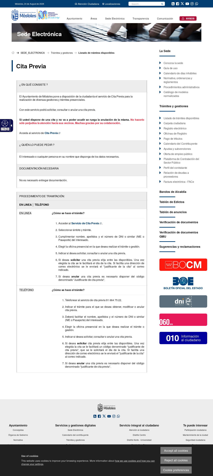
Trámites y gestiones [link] (62, 52)
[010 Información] (183, 337)
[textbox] (144, 4)
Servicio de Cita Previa (85, 223)
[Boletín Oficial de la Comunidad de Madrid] (183, 264)
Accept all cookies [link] (176, 450)
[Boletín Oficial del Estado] (183, 282)
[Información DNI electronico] (183, 301)
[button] (162, 4)
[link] (4, 123)
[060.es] (183, 319)
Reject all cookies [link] (176, 460)
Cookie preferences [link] (176, 470)
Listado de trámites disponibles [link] (96, 52)
